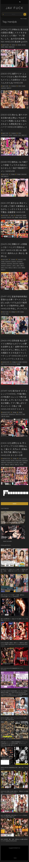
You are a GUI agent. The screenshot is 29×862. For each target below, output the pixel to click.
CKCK (20, 458)
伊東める (6, 46)
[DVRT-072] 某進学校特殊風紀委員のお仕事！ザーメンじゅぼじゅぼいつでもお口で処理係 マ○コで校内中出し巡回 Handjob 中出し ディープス (14, 302)
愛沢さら (22, 265)
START (24, 414)
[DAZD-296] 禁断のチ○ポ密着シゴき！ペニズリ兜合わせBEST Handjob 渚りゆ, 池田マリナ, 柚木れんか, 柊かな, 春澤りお (14, 250)
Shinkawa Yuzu (12, 414)
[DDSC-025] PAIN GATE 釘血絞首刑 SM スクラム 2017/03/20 (12, 669)
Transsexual (13, 86)
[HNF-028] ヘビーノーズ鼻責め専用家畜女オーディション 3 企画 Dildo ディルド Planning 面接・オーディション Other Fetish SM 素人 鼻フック (15, 743)
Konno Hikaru (25, 460)
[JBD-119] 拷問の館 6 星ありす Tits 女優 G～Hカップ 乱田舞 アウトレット (14, 619)
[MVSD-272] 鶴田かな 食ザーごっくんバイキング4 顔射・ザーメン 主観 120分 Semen (14, 718)
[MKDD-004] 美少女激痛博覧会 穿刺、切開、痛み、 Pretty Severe (14, 768)
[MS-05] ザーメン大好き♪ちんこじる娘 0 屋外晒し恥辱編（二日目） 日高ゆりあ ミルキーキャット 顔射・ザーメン (14, 571)
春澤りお (2, 267)
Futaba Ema (24, 458)
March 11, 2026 (5, 311)
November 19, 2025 (6, 412)
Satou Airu (9, 217)
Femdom (13, 44)
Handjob (19, 44)
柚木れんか (11, 267)
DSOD (19, 86)
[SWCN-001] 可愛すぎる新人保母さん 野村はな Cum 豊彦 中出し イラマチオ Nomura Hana (14, 792)
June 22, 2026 (5, 259)
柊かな (19, 135)
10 (21, 493)
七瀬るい (18, 265)
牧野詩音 (23, 267)
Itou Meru (24, 44)
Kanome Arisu (9, 263)
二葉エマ (20, 462)
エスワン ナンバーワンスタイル (10, 364)
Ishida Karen (24, 362)
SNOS (2, 364)
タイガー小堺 (15, 462)
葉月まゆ (24, 217)
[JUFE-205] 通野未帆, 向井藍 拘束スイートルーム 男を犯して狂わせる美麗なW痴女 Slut (14, 816)
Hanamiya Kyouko (4, 135)
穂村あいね (6, 176)
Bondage (13, 174)
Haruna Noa (7, 460)
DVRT (18, 311)
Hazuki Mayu (3, 217)
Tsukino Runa (9, 462)
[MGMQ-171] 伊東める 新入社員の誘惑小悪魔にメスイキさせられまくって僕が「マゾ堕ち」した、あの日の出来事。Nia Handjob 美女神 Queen (14, 35)
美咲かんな (17, 464)
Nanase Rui (3, 265)
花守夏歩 (20, 217)
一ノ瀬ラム (14, 265)
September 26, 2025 (6, 458)
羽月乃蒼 (21, 464)
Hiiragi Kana (15, 135)
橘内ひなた (7, 464)
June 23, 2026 (5, 215)
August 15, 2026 (5, 44)
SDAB (2, 176)
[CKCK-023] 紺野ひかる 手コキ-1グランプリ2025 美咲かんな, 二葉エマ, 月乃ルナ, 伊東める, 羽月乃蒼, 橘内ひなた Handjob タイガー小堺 (14, 449)
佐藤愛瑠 (16, 217)
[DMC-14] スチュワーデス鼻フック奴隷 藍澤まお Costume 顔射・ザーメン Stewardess (12, 595)
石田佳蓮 (18, 364)
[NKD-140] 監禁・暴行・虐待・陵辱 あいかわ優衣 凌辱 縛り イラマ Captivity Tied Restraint (14, 840)
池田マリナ (9, 88)
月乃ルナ (2, 464)
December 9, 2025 (5, 362)
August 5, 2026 (5, 174)
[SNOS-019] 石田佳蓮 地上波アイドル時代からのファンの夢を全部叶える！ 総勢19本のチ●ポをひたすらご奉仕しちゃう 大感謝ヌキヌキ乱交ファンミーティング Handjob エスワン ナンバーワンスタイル (14, 349)
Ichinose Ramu (19, 261)
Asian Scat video (7, 541)
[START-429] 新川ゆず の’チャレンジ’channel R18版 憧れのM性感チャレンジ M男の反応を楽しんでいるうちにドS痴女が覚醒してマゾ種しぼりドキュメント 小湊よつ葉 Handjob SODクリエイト (14, 400)
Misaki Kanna (3, 462)
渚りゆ (19, 267)
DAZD (24, 259)
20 (24, 493)
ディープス (3, 313)
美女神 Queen (11, 46)
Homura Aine (23, 174)
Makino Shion (15, 263)
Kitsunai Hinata (18, 460)
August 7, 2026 (5, 86)
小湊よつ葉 (3, 416)
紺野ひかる (12, 464)
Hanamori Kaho (19, 215)
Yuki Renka (8, 265)
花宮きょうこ (24, 135)
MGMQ (2, 46)
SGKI (13, 217)
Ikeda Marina (3, 88)
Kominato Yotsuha (4, 414)
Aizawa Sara (20, 259)
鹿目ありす (3, 269)
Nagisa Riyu (21, 263)
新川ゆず (7, 416)
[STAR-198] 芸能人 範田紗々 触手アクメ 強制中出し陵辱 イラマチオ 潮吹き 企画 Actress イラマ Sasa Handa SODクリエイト (14, 644)
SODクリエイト (19, 414)
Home (21, 18)
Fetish (12, 215)
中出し (7, 313)
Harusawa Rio (7, 261)
